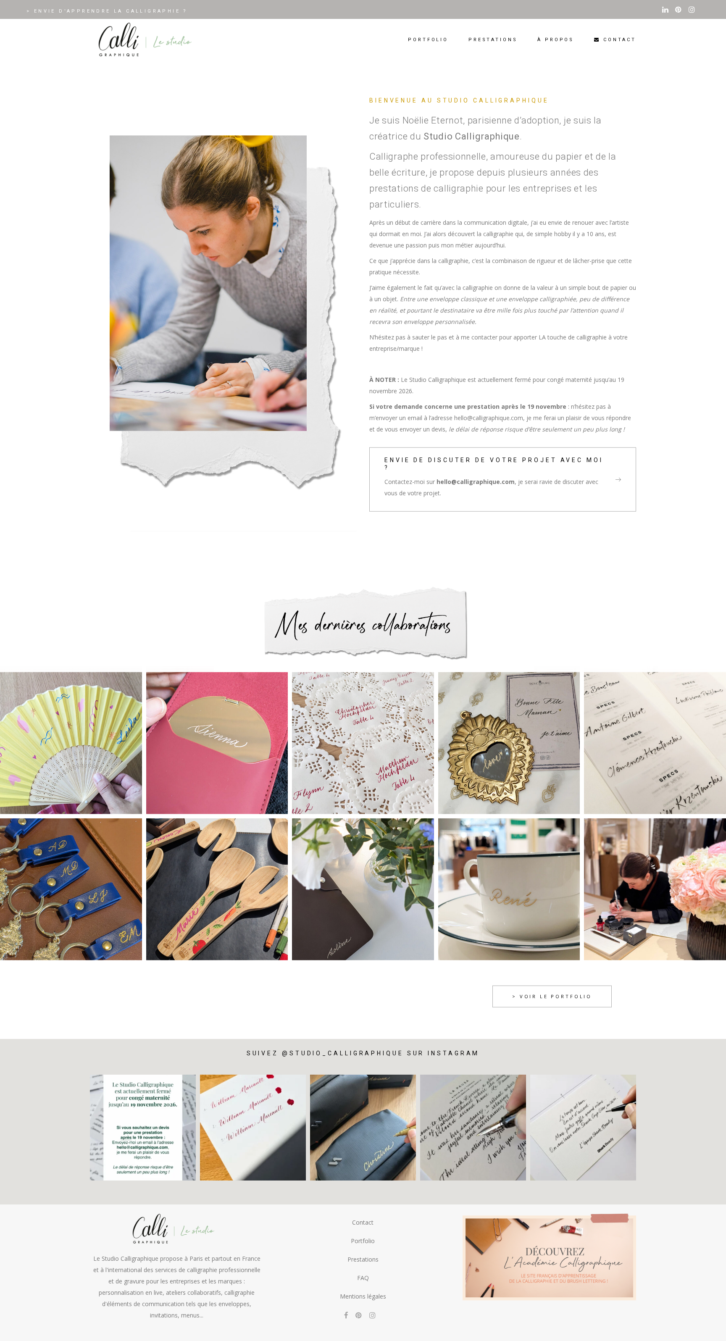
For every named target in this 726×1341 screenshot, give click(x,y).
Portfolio (363, 1241)
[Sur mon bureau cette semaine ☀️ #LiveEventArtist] (253, 1128)
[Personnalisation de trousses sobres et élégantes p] (363, 1128)
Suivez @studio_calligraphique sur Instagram (363, 1053)
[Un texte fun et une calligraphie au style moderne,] (583, 1128)
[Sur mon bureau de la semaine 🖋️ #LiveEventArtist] (473, 1128)
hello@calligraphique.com (476, 482)
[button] (708, 1329)
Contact (363, 1222)
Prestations (363, 1259)
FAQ (363, 1278)
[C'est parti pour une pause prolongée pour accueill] (143, 1128)
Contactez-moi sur (410, 482)
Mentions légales (363, 1296)
